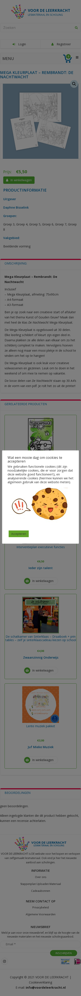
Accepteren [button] (18, 534)
